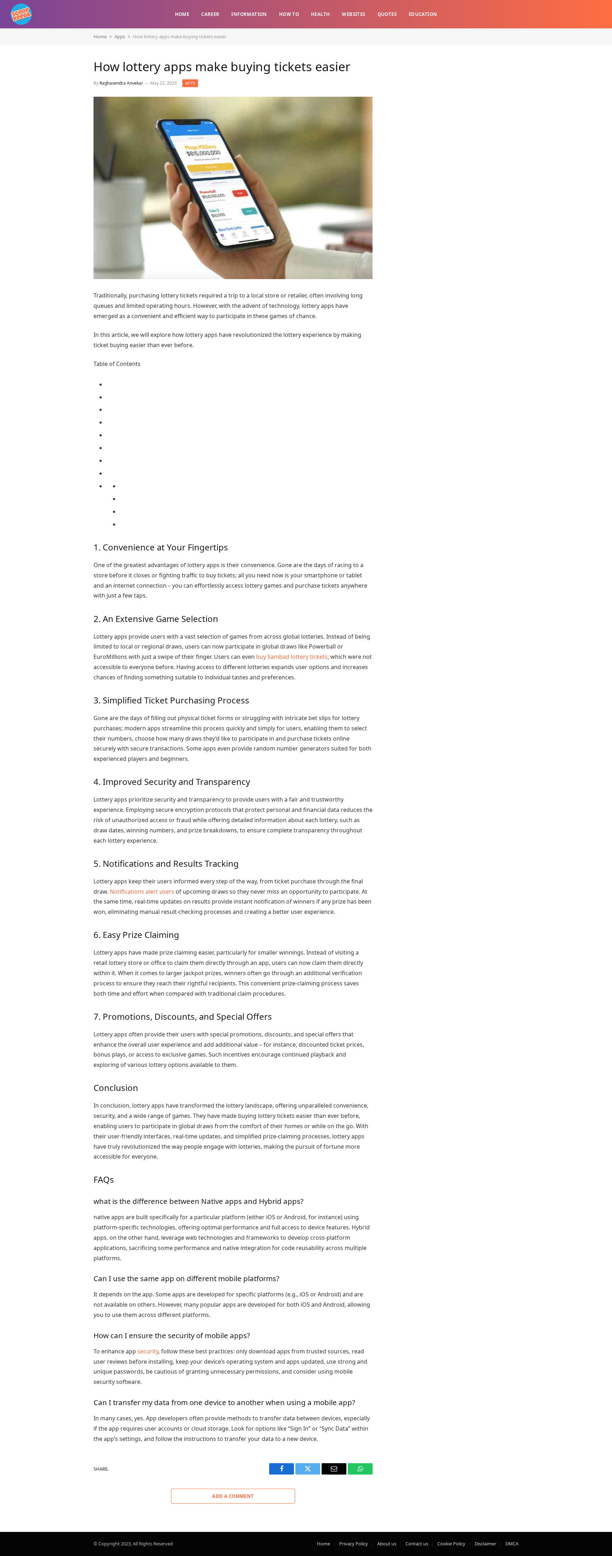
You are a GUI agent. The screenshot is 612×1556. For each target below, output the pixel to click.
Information (249, 14)
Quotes (387, 14)
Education (423, 14)
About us (386, 1543)
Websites (353, 14)
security (147, 1351)
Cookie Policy (451, 1543)
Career (210, 14)
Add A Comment (233, 1496)
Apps (119, 36)
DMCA (511, 1543)
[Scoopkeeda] (21, 14)
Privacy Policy (353, 1543)
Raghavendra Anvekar (121, 83)
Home (182, 14)
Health (320, 14)
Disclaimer (485, 1543)
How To (289, 14)
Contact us (417, 1543)
